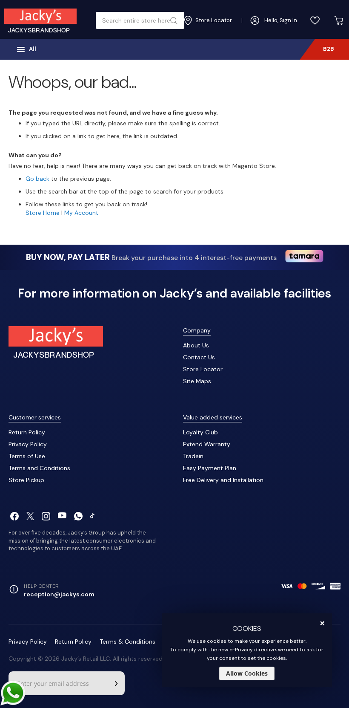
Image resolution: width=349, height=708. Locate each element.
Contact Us (199, 357)
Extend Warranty (206, 444)
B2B (328, 48)
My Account (81, 213)
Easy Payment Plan (209, 468)
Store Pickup (26, 480)
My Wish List (315, 20)
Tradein (193, 456)
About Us (196, 345)
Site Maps (197, 381)
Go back (37, 178)
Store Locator (203, 369)
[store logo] (40, 20)
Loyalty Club (200, 432)
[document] (247, 650)
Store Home (43, 213)
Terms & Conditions (127, 641)
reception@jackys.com (59, 594)
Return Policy (27, 432)
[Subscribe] (116, 683)
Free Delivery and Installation (223, 480)
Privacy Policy (28, 444)
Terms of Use (27, 456)
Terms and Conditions (39, 468)
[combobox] (137, 20)
